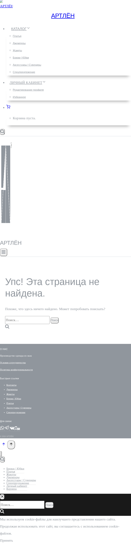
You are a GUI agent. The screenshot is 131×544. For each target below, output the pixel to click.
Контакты (11, 385)
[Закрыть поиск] (2, 496)
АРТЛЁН (63, 15)
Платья (17, 36)
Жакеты (17, 50)
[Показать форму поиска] (2, 132)
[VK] (12, 429)
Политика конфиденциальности (16, 369)
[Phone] (16, 429)
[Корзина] (10, 108)
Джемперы (19, 43)
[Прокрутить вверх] (3, 445)
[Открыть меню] (3, 252)
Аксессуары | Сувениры (27, 65)
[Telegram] (7, 429)
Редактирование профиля (28, 90)
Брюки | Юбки (21, 57)
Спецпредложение (24, 72)
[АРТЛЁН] (6, 6)
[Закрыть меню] (1, 453)
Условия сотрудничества (13, 362)
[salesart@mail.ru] (18, 429)
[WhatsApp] (2, 429)
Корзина (11, 488)
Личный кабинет (16, 485)
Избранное (19, 97)
